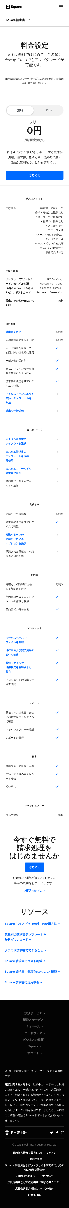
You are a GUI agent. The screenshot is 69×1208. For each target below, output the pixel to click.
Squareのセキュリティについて (34, 1175)
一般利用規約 (34, 1159)
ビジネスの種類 (33, 1039)
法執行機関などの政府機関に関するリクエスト (35, 1182)
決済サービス (33, 1013)
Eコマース (33, 1026)
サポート (33, 1053)
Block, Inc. (34, 1194)
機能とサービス (33, 1020)
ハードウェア (33, 1033)
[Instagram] (62, 1132)
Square (33, 1046)
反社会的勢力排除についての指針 (34, 1188)
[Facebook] (57, 1132)
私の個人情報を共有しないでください (34, 1152)
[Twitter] (51, 1132)
